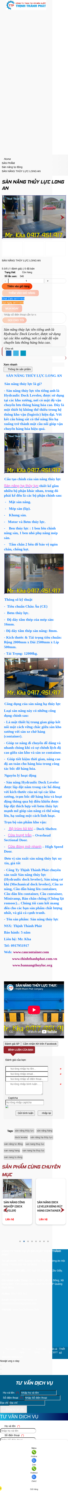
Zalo (34, 1465)
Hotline (34, 1456)
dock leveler (21, 1137)
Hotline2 (34, 1473)
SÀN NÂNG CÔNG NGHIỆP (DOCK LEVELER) (14, 1206)
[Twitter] (15, 353)
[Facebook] (8, 353)
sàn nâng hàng (44, 1130)
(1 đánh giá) (15, 268)
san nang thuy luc (35, 1144)
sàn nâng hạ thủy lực (41, 1137)
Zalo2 (34, 1481)
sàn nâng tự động (13, 1144)
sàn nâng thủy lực (24, 1130)
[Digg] (23, 353)
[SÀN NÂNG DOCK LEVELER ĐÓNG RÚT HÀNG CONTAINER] (50, 1189)
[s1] (26, 9)
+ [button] (47, 280)
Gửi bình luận (25, 1113)
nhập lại (46, 1113)
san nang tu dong (13, 1157)
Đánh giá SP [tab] (12, 1043)
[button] (4, 13)
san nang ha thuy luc (33, 1150)
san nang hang (12, 1150)
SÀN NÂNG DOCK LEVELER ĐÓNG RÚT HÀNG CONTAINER (50, 1206)
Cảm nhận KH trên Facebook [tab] (40, 1043)
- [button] (5, 280)
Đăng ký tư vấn (14, 1409)
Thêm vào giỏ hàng (18, 286)
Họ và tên (10, 1392)
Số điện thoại (12, 1397)
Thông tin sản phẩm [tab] (19, 369)
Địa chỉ (4, 1402)
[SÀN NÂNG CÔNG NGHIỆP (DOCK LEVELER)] (17, 1189)
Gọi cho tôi (15, 320)
